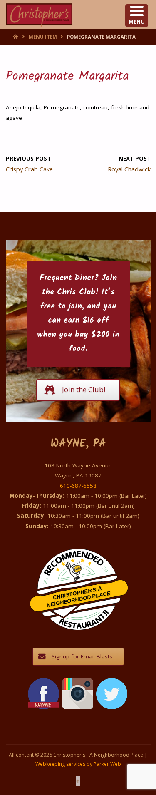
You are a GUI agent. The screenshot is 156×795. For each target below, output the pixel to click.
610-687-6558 (78, 485)
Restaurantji (83, 613)
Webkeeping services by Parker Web (78, 764)
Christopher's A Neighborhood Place (78, 597)
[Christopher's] (39, 14)
